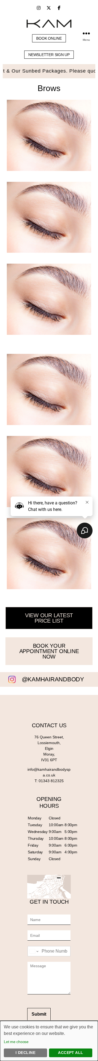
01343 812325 (51, 781)
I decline (25, 1052)
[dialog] (49, 1041)
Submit (39, 1014)
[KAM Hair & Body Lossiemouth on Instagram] (38, 8)
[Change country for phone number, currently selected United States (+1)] (33, 951)
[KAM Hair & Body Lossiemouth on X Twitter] (48, 8)
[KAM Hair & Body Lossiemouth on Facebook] (59, 8)
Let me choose (16, 1042)
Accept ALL (70, 1052)
